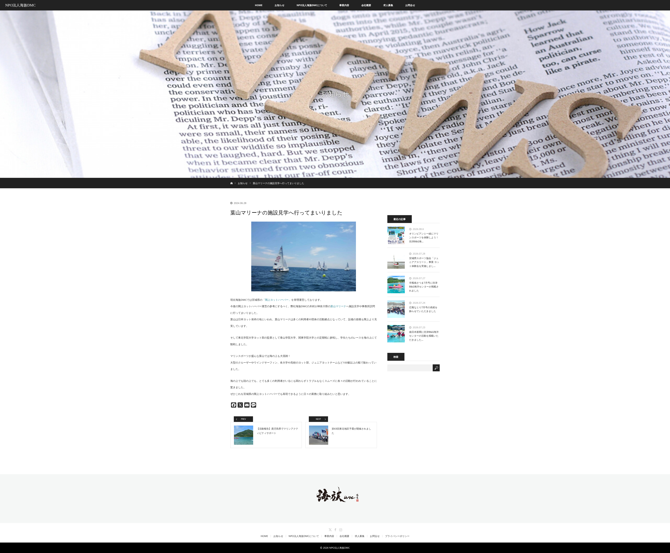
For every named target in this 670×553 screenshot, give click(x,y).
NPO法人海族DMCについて (312, 5)
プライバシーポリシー (397, 536)
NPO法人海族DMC (20, 5)
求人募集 (388, 5)
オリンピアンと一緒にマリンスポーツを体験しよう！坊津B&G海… (423, 237)
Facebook (335, 529)
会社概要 (366, 5)
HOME (258, 5)
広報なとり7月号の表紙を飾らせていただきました (423, 309)
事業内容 (344, 5)
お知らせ (279, 5)
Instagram (340, 529)
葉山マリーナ (338, 306)
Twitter (329, 529)
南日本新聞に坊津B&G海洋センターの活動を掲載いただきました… (424, 335)
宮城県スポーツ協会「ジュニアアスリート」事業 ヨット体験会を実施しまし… (424, 262)
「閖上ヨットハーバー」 (276, 299)
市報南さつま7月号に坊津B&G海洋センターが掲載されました (424, 286)
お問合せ (410, 5)
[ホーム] (231, 179)
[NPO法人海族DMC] (335, 499)
